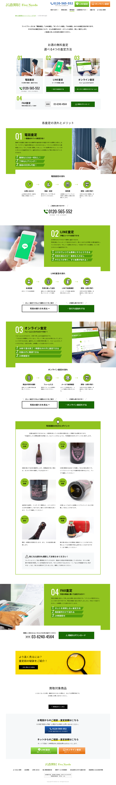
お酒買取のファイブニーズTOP (26, 16)
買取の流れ (64, 10)
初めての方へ (54, 10)
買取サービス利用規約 (61, 770)
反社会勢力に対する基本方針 (78, 770)
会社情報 (26, 770)
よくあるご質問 (101, 10)
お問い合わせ (35, 770)
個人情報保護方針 (47, 770)
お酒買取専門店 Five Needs (21, 5)
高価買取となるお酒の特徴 (96, 770)
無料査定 (72, 10)
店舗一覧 (92, 10)
